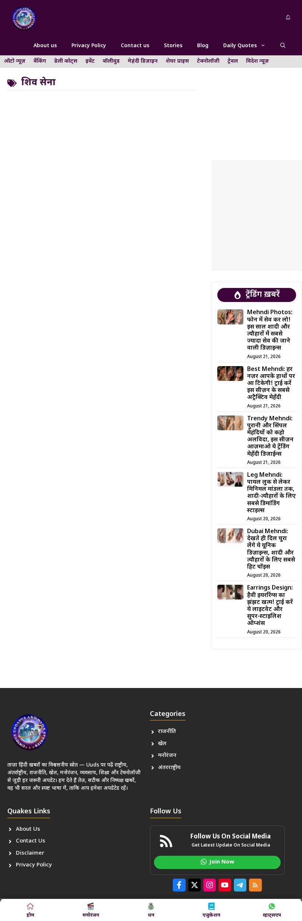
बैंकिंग (40, 61)
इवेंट (90, 61)
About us (45, 45)
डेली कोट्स (65, 61)
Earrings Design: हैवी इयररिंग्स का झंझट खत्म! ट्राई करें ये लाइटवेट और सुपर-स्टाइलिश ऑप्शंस (270, 606)
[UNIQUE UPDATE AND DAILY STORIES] (24, 18)
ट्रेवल (233, 61)
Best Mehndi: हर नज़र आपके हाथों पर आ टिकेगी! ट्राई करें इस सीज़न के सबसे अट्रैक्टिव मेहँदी (271, 384)
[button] (283, 46)
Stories (173, 45)
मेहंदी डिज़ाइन (143, 61)
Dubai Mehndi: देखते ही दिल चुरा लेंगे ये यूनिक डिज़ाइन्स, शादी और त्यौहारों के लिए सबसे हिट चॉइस (271, 549)
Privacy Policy (88, 45)
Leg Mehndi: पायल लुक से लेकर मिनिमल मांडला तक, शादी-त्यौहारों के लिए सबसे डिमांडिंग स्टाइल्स (271, 493)
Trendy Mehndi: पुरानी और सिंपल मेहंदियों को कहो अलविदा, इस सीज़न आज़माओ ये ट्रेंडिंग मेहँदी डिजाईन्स (270, 436)
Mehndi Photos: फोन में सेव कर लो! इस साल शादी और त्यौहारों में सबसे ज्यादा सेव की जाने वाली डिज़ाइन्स (269, 330)
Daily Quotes (240, 45)
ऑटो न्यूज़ (14, 61)
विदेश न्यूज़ (257, 61)
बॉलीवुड (111, 61)
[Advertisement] (256, 101)
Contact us (135, 45)
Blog (202, 45)
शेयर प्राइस (177, 61)
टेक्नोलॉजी (208, 61)
